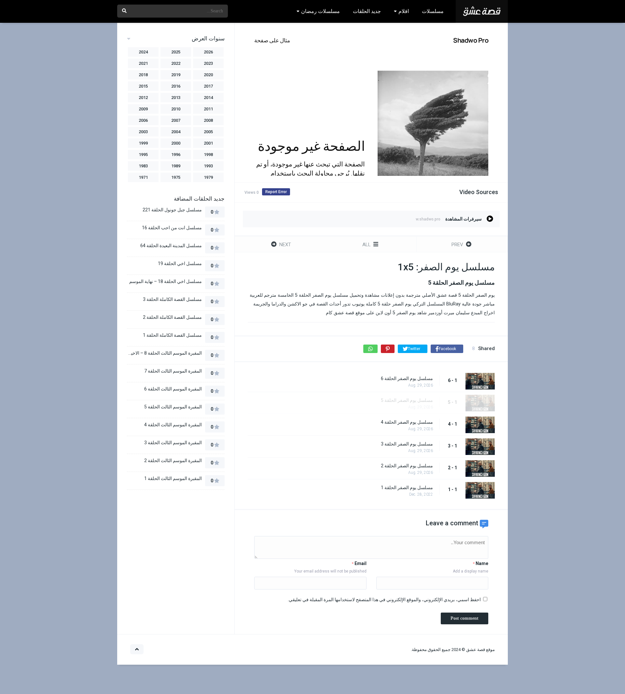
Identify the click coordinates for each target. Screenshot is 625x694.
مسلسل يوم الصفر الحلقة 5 (407, 400)
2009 (143, 108)
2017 (208, 86)
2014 (208, 97)
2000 (175, 143)
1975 (175, 177)
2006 (143, 120)
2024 (143, 52)
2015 (143, 86)
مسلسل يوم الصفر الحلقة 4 (407, 422)
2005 (208, 131)
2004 (175, 131)
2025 (175, 52)
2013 (175, 97)
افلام (403, 11)
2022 (175, 63)
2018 (143, 74)
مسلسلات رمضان (320, 11)
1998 (208, 154)
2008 (208, 120)
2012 (143, 97)
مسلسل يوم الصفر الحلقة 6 (407, 378)
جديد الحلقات (367, 11)
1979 (208, 177)
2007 (175, 120)
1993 (208, 165)
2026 (208, 52)
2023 (208, 63)
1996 (175, 154)
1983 (143, 165)
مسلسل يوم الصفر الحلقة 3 (407, 443)
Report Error (276, 192)
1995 (143, 154)
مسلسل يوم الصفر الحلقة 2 (407, 465)
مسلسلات (433, 11)
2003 (143, 131)
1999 (143, 143)
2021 (143, 63)
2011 (208, 108)
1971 (143, 177)
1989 (175, 165)
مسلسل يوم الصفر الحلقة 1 (407, 487)
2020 (208, 74)
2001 (208, 143)
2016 (175, 86)
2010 (175, 108)
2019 (175, 74)
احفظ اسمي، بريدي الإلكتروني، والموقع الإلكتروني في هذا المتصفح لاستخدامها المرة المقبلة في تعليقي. (384, 599)
